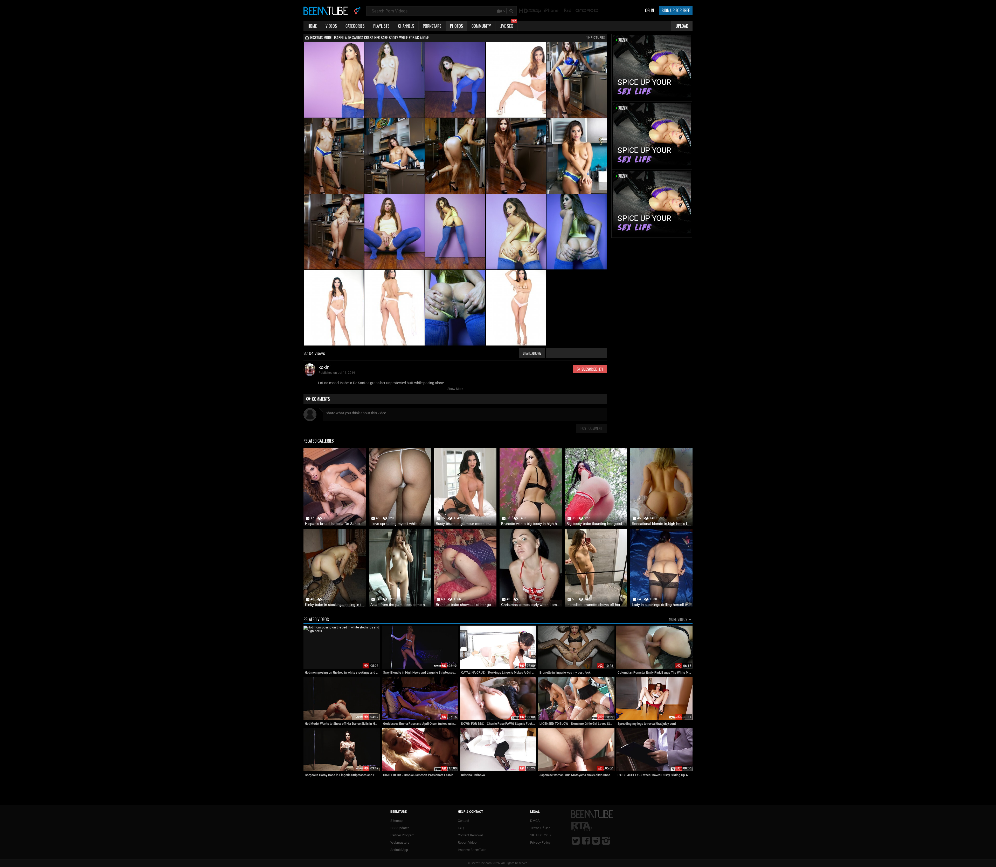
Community (481, 26)
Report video (467, 842)
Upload (682, 26)
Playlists (381, 26)
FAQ (461, 828)
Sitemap (396, 821)
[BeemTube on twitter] (576, 840)
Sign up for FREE (676, 10)
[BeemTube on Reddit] (596, 840)
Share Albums (532, 353)
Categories (355, 26)
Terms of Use (540, 828)
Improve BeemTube (472, 850)
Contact (463, 821)
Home (312, 26)
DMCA (535, 821)
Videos (331, 26)
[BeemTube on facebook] (586, 840)
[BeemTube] (326, 10)
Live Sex (508, 25)
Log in (649, 10)
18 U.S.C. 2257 (540, 835)
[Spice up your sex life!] (652, 99)
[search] (511, 10)
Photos (456, 26)
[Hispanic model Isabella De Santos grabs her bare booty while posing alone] (333, 80)
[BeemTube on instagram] (606, 840)
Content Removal (470, 835)
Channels (406, 26)
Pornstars (432, 26)
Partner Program (402, 835)
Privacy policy (540, 842)
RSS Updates (400, 828)
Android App (399, 850)
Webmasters (399, 842)
